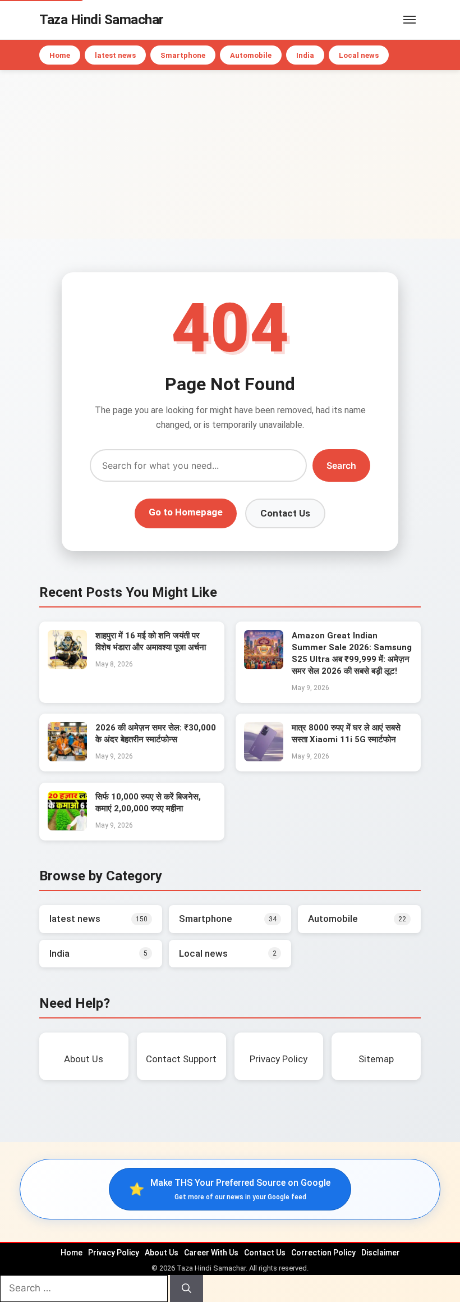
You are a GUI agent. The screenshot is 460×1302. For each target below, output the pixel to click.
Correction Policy (323, 1252)
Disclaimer (380, 1252)
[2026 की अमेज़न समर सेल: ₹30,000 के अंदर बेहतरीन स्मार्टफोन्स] (67, 758)
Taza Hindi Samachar (101, 20)
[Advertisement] (230, 154)
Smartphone (182, 55)
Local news (359, 55)
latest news (115, 55)
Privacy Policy (113, 1252)
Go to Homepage (186, 512)
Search (341, 465)
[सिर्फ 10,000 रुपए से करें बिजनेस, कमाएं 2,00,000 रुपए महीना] (67, 827)
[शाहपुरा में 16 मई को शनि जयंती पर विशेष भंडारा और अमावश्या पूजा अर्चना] (67, 665)
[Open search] (392, 19)
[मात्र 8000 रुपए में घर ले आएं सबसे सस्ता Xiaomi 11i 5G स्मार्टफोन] (263, 758)
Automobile (251, 55)
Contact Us (285, 513)
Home (59, 55)
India (305, 55)
